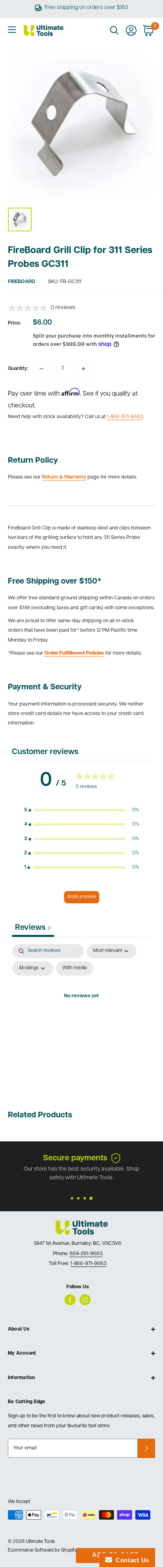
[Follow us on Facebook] (70, 1299)
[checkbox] (74, 968)
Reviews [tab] (33, 928)
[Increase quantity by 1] (83, 368)
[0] (149, 30)
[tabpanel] (81, 1014)
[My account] (131, 30)
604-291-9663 (86, 1253)
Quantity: (18, 368)
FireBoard (21, 281)
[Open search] (114, 30)
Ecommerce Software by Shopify (42, 1550)
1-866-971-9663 (125, 416)
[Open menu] (12, 29)
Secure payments (75, 1158)
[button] (81, 810)
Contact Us (130, 1560)
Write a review (81, 897)
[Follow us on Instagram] (85, 1299)
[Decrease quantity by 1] (41, 368)
